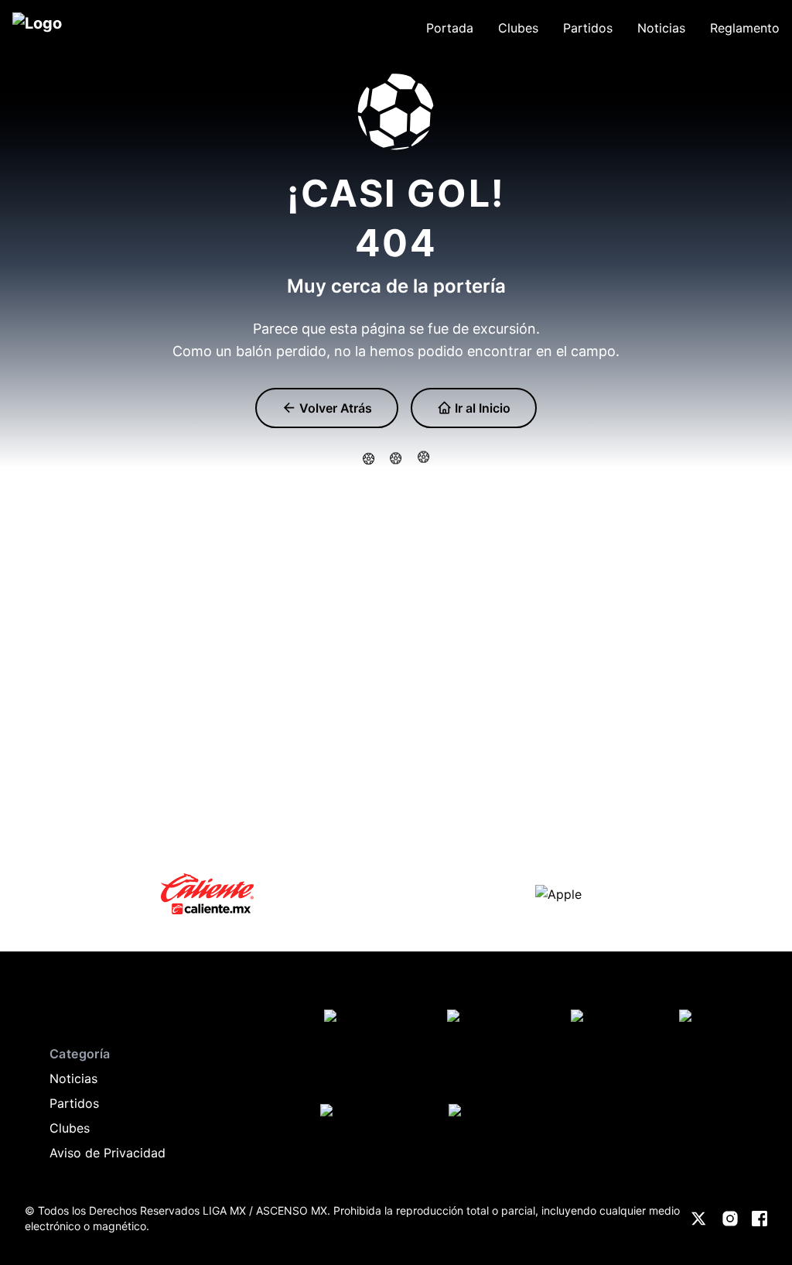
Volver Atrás (334, 408)
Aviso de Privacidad (108, 1152)
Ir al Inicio (481, 408)
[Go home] (40, 1007)
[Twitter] (699, 1218)
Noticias (73, 1078)
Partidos (74, 1103)
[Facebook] (759, 1218)
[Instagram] (730, 1218)
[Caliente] (207, 893)
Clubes (70, 1128)
